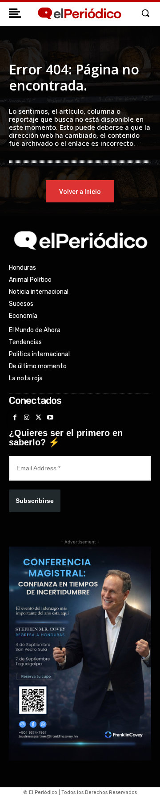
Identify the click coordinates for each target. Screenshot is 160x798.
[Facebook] (15, 418)
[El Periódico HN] (79, 13)
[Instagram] (27, 418)
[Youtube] (50, 418)
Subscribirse (35, 500)
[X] (38, 418)
